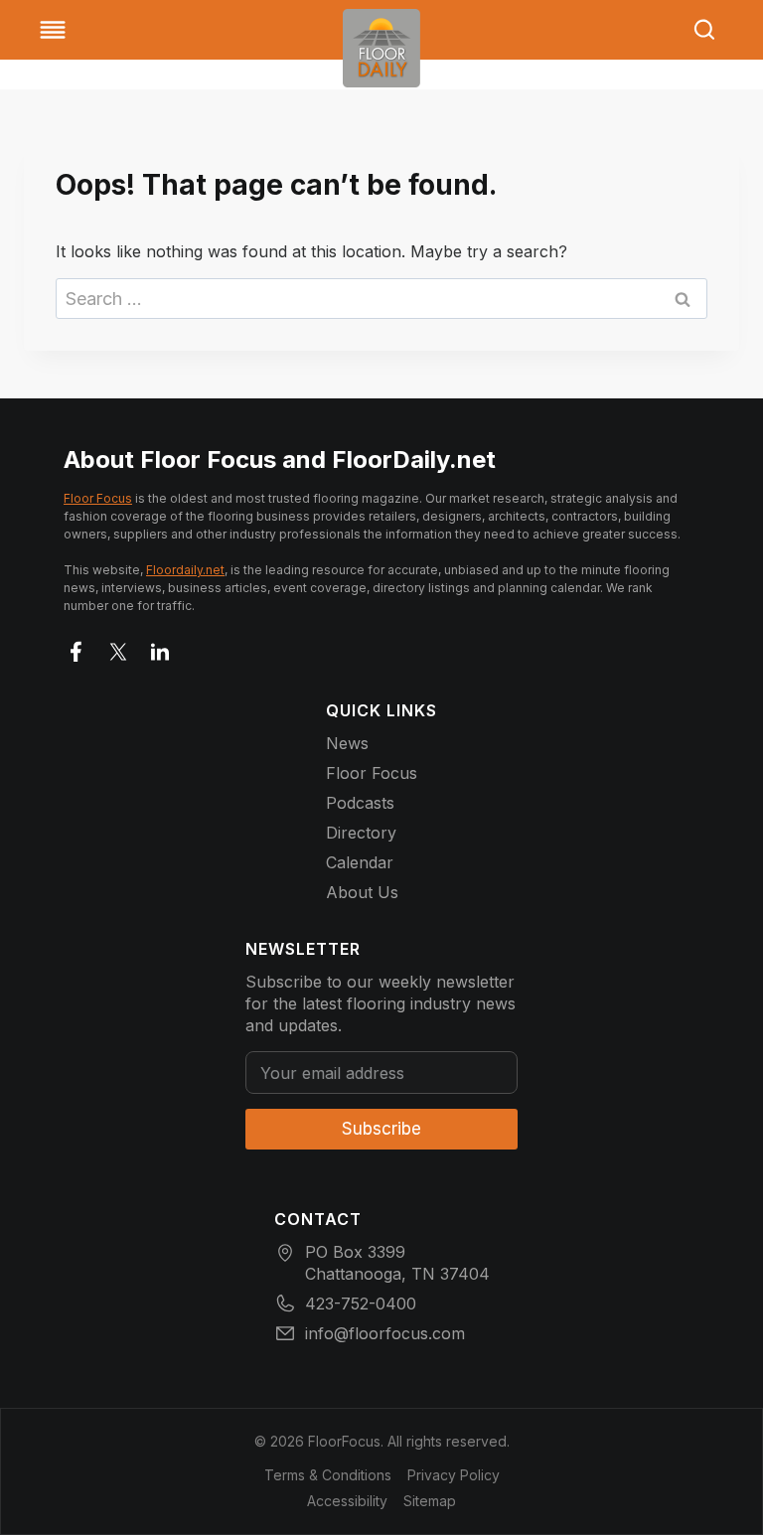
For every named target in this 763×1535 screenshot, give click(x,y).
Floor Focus (98, 498)
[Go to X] (118, 648)
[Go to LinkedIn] (160, 648)
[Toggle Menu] (53, 30)
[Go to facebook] (76, 648)
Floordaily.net (185, 569)
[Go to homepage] (381, 48)
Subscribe (381, 1129)
